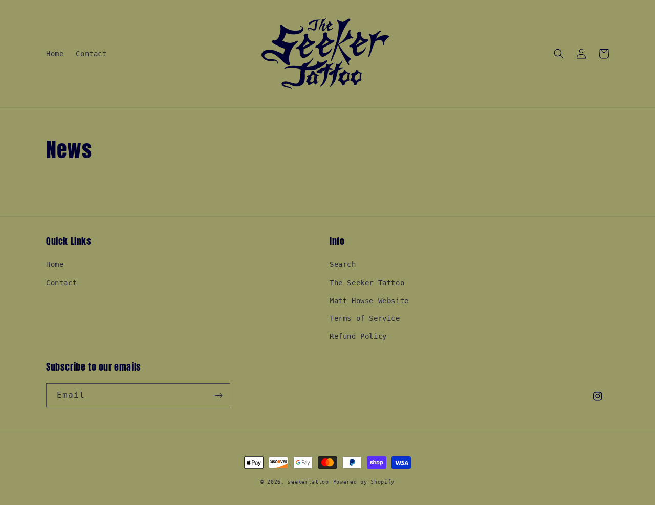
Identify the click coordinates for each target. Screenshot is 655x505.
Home (54, 264)
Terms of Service (365, 318)
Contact (61, 283)
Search (343, 264)
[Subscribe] (218, 395)
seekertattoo (308, 482)
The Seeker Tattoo (367, 283)
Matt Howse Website (369, 300)
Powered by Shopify (364, 482)
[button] (559, 53)
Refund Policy (358, 336)
